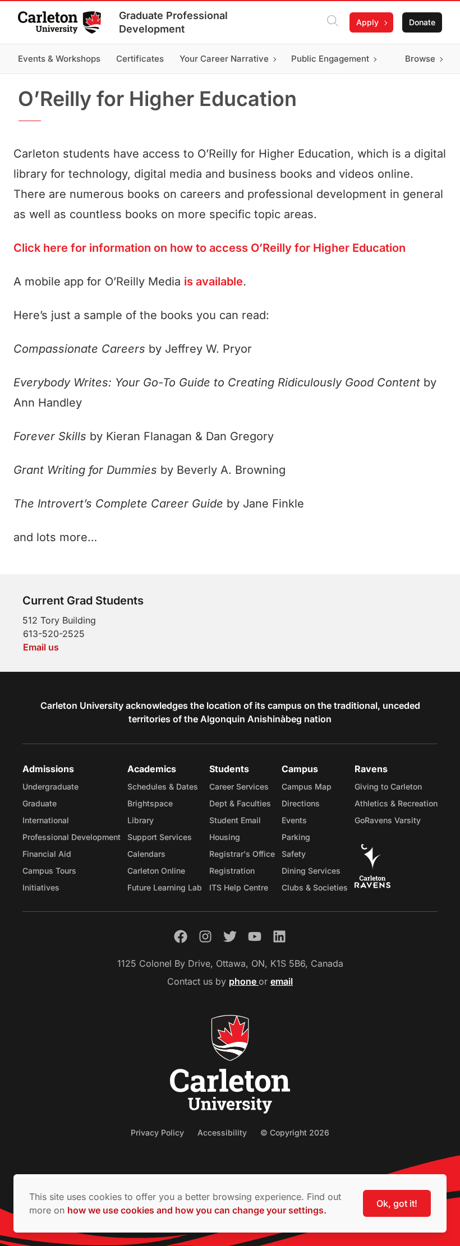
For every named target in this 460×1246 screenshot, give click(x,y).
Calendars (146, 854)
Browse (420, 58)
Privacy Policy (157, 1132)
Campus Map (307, 786)
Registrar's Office (242, 854)
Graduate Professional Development (173, 22)
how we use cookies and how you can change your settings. (196, 1210)
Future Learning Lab (164, 887)
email (281, 981)
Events (294, 820)
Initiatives (40, 887)
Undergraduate (50, 786)
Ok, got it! (396, 1203)
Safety (294, 854)
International (45, 820)
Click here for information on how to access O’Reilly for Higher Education (209, 248)
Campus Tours (49, 870)
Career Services (239, 786)
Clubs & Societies (315, 887)
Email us (41, 647)
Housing (224, 837)
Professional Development (71, 837)
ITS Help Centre (238, 887)
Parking (296, 837)
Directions (301, 803)
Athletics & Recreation (396, 803)
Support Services (159, 837)
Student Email (235, 820)
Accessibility (222, 1132)
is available (213, 281)
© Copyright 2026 (294, 1132)
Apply (367, 22)
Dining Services (311, 870)
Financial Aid (46, 854)
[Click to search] (332, 22)
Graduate (39, 803)
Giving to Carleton (388, 786)
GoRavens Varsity (388, 820)
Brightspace (150, 803)
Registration (232, 870)
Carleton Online (156, 870)
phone (244, 981)
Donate (422, 22)
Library (140, 820)
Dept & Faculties (240, 803)
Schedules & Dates (162, 786)
